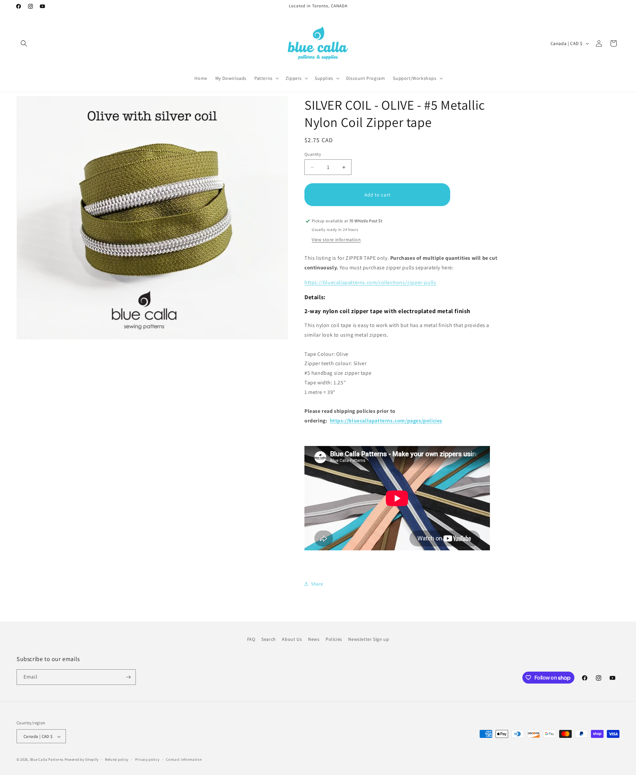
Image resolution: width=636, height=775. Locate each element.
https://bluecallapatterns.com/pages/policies (386, 420)
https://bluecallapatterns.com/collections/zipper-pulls (370, 282)
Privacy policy (147, 759)
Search (268, 639)
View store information (336, 240)
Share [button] (317, 584)
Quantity (312, 154)
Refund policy (117, 759)
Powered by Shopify (82, 759)
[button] (24, 43)
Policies (334, 639)
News (313, 639)
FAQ (251, 639)
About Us (292, 639)
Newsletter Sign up (368, 639)
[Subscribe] (128, 677)
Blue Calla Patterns (47, 759)
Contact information (184, 759)
